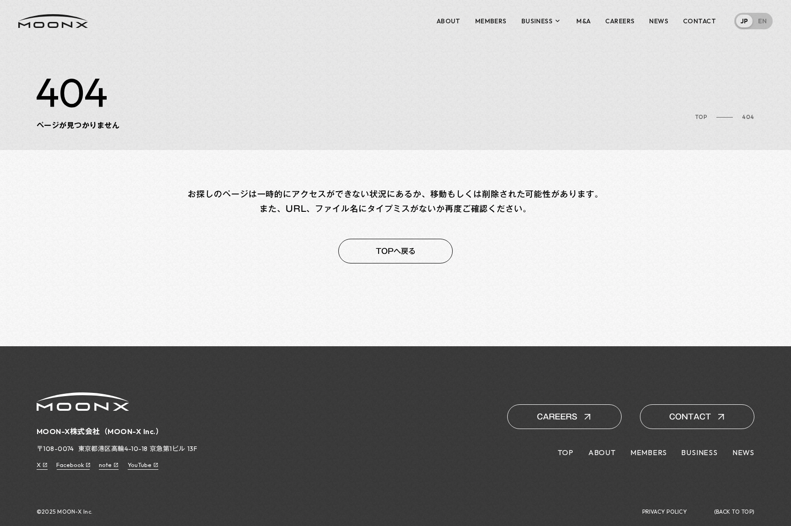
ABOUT (449, 21)
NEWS (658, 21)
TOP (701, 117)
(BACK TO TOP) (734, 512)
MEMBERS (491, 21)
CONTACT (699, 21)
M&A (583, 21)
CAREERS (619, 21)
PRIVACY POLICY (664, 512)
